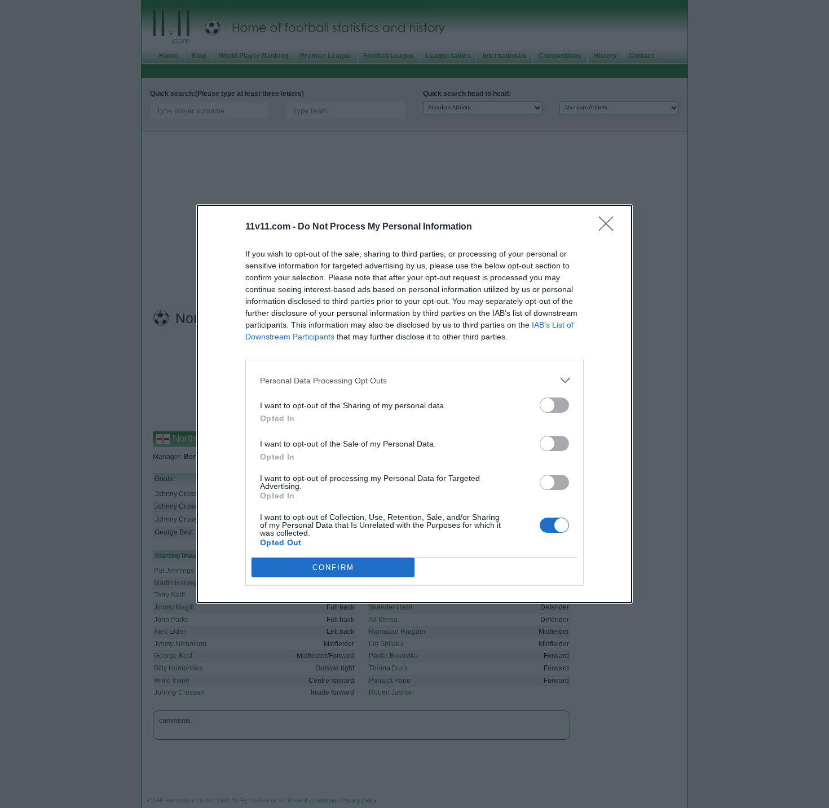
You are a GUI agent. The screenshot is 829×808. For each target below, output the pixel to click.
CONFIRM (333, 567)
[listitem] (414, 380)
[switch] (554, 405)
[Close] (609, 227)
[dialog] (414, 404)
